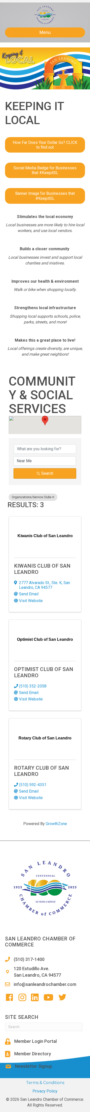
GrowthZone (56, 823)
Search (47, 473)
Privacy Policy (45, 1091)
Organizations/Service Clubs (32, 497)
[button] (45, 420)
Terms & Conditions (45, 1082)
